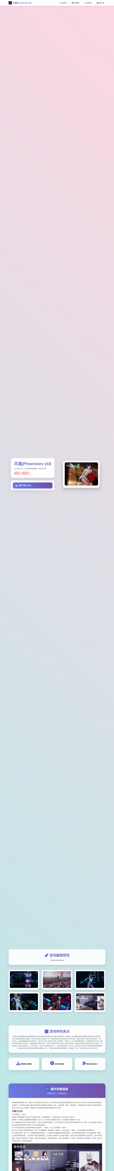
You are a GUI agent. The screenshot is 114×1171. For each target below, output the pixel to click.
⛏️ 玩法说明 (63, 3)
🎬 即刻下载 (100, 3)
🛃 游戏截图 (75, 3)
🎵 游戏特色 (88, 3)
